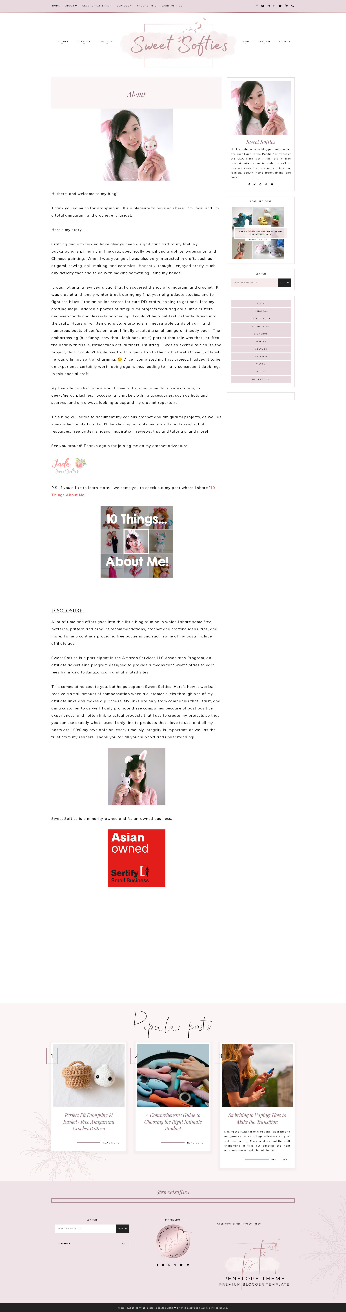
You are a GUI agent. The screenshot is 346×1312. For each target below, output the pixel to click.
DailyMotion (261, 379)
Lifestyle (84, 41)
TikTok (260, 364)
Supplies (123, 6)
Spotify (261, 371)
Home (56, 6)
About (70, 6)
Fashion (264, 41)
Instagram (261, 311)
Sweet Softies (136, 1308)
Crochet (62, 41)
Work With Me (172, 6)
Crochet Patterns (96, 6)
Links (261, 303)
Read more (111, 1142)
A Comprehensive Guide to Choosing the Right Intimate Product (173, 1122)
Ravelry (261, 341)
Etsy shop (261, 334)
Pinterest (260, 356)
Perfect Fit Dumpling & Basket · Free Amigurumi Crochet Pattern (88, 1122)
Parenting (107, 41)
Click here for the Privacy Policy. (239, 1223)
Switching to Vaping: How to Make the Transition (257, 1118)
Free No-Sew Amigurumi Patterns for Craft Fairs (260, 233)
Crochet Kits (146, 6)
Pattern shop (261, 319)
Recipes (284, 41)
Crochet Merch (260, 326)
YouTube (261, 349)
